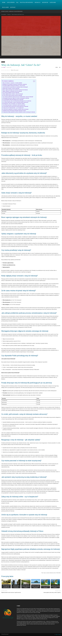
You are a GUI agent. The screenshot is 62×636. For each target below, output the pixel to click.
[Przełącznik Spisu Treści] (33, 81)
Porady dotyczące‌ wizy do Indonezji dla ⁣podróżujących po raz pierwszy (17, 100)
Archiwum (45, 2)
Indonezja (9, 14)
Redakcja (37, 2)
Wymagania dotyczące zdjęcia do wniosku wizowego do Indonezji (16, 98)
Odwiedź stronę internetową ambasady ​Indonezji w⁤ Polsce (14, 110)
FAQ (17, 2)
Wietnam (18, 618)
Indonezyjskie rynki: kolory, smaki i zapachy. (52, 592)
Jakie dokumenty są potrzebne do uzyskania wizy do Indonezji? (15, 87)
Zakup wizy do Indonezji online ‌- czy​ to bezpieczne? (13, 107)
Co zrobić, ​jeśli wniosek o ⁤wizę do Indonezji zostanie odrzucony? (15, 102)
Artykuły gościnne (22, 624)
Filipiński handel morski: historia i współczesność (11, 592)
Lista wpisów (11, 2)
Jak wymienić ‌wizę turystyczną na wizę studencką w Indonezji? (15, 106)
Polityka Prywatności (26, 2)
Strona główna (3, 14)
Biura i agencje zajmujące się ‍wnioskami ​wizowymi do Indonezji (15, 89)
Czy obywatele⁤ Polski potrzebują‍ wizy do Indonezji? (13, 99)
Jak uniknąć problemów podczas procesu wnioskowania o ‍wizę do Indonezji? (18, 96)
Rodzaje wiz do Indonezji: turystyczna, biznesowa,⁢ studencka (15, 84)
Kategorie (53, 2)
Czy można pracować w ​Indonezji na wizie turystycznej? (14, 105)
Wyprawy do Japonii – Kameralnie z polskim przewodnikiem (11, 11)
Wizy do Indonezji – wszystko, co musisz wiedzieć (12, 82)
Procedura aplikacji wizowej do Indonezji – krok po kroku (14, 85)
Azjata (4, 67)
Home (3, 2)
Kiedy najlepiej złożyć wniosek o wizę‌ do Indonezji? (13, 93)
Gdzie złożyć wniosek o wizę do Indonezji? (11, 88)
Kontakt (12, 7)
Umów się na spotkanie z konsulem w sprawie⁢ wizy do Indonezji (15, 109)
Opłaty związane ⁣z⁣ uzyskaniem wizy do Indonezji (12, 91)
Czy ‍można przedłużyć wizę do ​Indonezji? (11, 92)
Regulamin (5, 7)
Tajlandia (58, 616)
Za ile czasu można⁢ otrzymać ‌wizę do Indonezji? (12, 95)
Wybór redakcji (58, 634)
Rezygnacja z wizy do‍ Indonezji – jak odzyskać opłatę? (14, 103)
